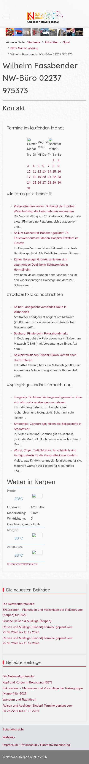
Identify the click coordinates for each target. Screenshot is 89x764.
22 (54, 177)
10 (28, 171)
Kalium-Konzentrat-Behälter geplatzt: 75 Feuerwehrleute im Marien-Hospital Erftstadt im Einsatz (46, 238)
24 (28, 182)
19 (39, 177)
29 (54, 182)
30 (59, 182)
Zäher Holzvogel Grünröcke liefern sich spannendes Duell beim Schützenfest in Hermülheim (41, 264)
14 (49, 171)
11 (34, 171)
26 (39, 182)
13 (44, 171)
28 (49, 182)
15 (54, 171)
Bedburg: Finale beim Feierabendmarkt (41, 333)
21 (49, 177)
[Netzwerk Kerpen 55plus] (44, 17)
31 (28, 188)
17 (28, 177)
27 (44, 182)
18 (34, 177)
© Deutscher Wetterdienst (22, 564)
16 (59, 171)
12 (39, 171)
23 (59, 177)
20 (44, 177)
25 (34, 182)
